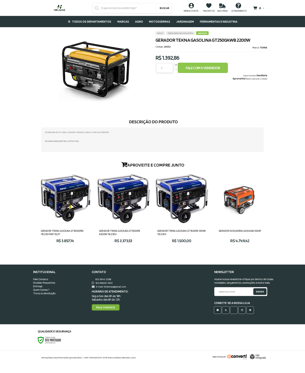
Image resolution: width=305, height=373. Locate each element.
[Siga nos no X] (226, 310)
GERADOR (202, 33)
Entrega (37, 286)
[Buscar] (164, 8)
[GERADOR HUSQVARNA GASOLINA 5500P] (240, 209)
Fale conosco (105, 307)
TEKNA (263, 47)
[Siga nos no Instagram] (243, 310)
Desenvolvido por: (219, 357)
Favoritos (209, 10)
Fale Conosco (40, 279)
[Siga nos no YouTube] (235, 310)
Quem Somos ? (41, 289)
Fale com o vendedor (203, 68)
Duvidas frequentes (44, 282)
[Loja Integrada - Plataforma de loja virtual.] (258, 357)
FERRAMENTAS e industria (180, 33)
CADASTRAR (256, 292)
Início (160, 33)
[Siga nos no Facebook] (218, 310)
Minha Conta (191, 10)
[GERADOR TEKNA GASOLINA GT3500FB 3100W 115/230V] (181, 209)
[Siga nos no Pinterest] (251, 310)
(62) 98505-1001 (104, 282)
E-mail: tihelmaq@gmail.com (111, 286)
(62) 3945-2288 (103, 279)
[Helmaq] (59, 8)
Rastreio (222, 10)
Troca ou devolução (44, 293)
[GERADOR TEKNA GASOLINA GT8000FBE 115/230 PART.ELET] (65, 209)
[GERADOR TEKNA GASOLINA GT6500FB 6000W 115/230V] (123, 209)
